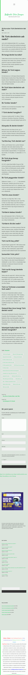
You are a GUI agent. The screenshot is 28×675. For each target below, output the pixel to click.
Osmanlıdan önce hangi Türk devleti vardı (10, 373)
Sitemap (14, 476)
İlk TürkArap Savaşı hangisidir (19, 365)
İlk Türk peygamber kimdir (7, 365)
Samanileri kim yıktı (6, 376)
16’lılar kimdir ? (4, 560)
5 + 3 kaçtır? (4, 459)
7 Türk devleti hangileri (6, 354)
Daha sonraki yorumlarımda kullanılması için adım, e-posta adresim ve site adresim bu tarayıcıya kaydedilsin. (14, 455)
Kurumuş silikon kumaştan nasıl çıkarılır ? (9, 543)
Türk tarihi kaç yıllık (19, 378)
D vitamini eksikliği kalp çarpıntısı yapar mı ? (9, 557)
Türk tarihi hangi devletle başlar (8, 378)
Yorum (3, 417)
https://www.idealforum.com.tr (7, 474)
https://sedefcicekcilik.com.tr (20, 474)
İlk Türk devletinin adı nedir (7, 359)
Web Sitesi (3, 446)
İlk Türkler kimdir (6, 367)
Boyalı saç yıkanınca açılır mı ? (7, 571)
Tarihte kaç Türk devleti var (16, 376)
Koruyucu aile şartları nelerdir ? (7, 547)
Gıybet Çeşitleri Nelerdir (6, 610)
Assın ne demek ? (5, 574)
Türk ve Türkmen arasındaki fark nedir (9, 381)
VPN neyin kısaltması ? (6, 564)
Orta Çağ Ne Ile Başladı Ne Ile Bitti (8, 605)
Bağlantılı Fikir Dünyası (14, 14)
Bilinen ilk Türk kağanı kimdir (18, 354)
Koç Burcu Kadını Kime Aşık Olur (11, 396)
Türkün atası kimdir (6, 386)
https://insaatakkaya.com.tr (6, 476)
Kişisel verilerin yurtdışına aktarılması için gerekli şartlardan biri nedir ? (14, 567)
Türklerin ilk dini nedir (16, 384)
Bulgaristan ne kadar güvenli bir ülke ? (8, 553)
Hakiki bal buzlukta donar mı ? (7, 550)
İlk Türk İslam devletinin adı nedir (8, 362)
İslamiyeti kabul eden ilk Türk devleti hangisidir (11, 370)
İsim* (3, 433)
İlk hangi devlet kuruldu (18, 356)
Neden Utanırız (4, 614)
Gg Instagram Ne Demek (9, 401)
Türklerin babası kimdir (6, 384)
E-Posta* (3, 440)
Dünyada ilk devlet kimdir (7, 356)
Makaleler (7, 350)
